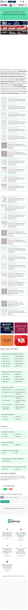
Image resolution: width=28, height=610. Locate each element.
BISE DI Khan (19, 381)
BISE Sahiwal (6, 361)
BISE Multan (6, 358)
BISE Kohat (5, 376)
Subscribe (21, 539)
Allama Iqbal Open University (20, 407)
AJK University (6, 400)
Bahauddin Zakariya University (20, 393)
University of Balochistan (6, 407)
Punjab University (7, 389)
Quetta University (20, 404)
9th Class (5, 417)
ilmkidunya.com (14, 479)
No (10, 489)
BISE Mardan (19, 376)
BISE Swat (18, 374)
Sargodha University (8, 396)
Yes (5, 489)
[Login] (23, 2)
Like (7, 538)
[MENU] (27, 2)
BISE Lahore (6, 356)
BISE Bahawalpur (20, 363)
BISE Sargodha (19, 361)
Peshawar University (8, 392)
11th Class (5, 419)
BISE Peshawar (6, 374)
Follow (7, 555)
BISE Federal (19, 366)
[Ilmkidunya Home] (3, 1)
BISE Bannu (6, 381)
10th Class (18, 417)
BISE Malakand (6, 379)
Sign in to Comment (6, 501)
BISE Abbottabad (20, 379)
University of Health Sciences (20, 401)
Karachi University (20, 389)
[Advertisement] (14, 50)
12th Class (18, 419)
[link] (12, 2)
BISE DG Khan (6, 366)
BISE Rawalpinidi (7, 363)
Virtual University (7, 404)
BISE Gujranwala (20, 356)
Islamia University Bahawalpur (20, 397)
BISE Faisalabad (19, 358)
